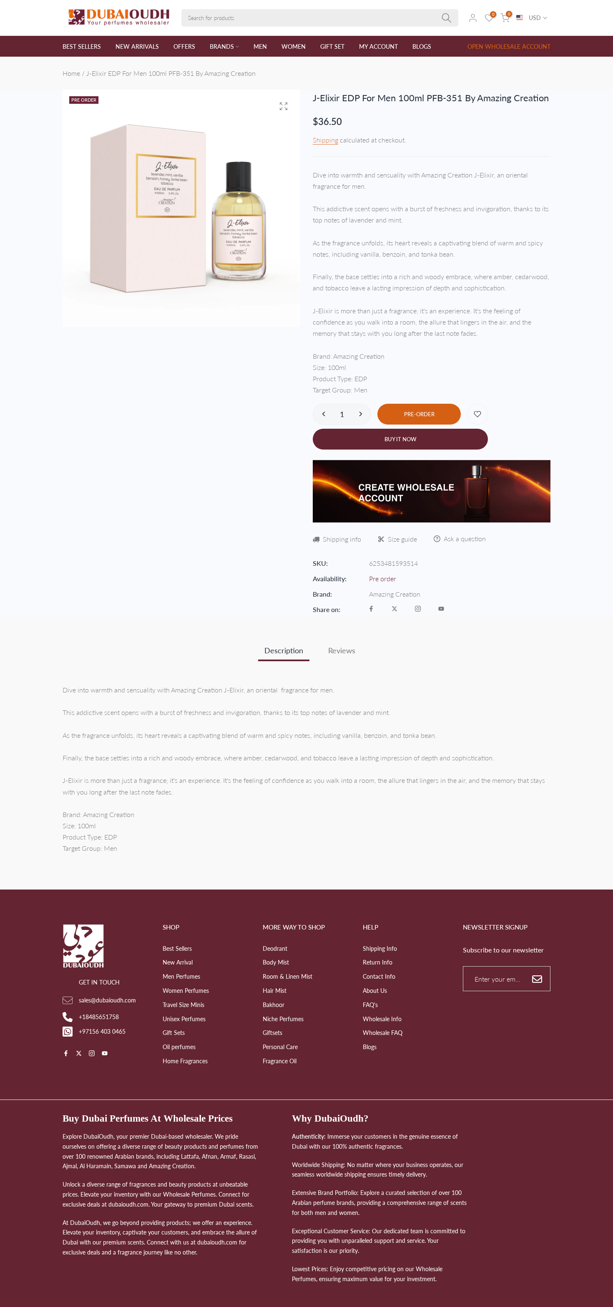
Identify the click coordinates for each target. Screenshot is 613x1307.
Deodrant (275, 948)
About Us (375, 990)
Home (71, 73)
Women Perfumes (186, 990)
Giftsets (272, 1032)
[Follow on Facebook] (371, 609)
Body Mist (276, 962)
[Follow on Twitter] (394, 609)
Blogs (370, 1046)
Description (283, 650)
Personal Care (280, 1046)
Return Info (377, 962)
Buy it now (400, 439)
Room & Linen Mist (287, 976)
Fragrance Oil (279, 1061)
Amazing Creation (394, 594)
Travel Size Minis (183, 1004)
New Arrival (178, 962)
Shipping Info (380, 948)
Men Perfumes (181, 976)
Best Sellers (177, 948)
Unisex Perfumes (184, 1018)
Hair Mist (274, 990)
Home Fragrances (185, 1061)
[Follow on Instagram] (418, 609)
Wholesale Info (382, 1018)
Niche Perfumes (283, 1018)
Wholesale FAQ (382, 1032)
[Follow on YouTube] (441, 609)
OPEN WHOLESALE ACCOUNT (508, 46)
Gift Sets (174, 1032)
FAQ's (370, 1004)
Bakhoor (273, 1004)
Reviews (341, 650)
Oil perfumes (179, 1046)
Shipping (325, 140)
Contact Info (379, 976)
